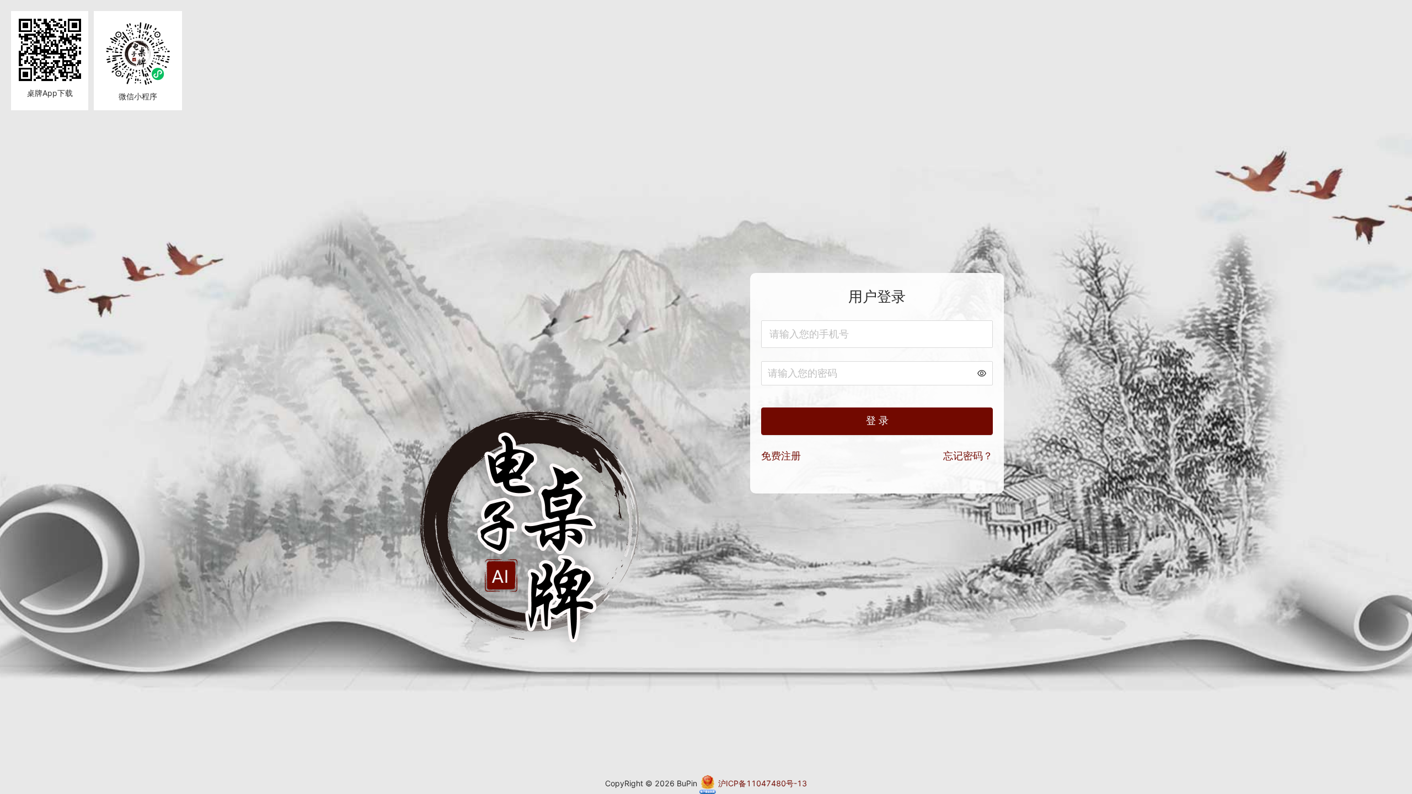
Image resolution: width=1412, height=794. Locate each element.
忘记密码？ (968, 456)
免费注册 (781, 456)
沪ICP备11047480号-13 (761, 783)
